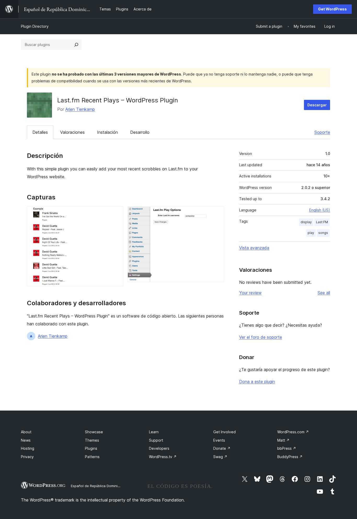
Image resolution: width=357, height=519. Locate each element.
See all (324, 292)
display (306, 222)
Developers (159, 448)
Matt (283, 440)
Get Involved (224, 432)
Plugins (91, 448)
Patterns (92, 456)
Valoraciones (72, 132)
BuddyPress (290, 456)
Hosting (27, 448)
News (26, 440)
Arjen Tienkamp (80, 109)
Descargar (317, 105)
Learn (154, 432)
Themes (92, 440)
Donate (222, 448)
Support (156, 440)
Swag (220, 456)
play (311, 233)
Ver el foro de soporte (260, 337)
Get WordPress (332, 9)
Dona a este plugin (257, 381)
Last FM (322, 222)
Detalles (40, 132)
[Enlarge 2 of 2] (217, 213)
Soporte (322, 132)
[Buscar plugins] (76, 44)
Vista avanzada (254, 247)
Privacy (27, 456)
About (26, 432)
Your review (250, 292)
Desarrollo (139, 132)
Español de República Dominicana (98, 486)
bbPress (286, 448)
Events (219, 440)
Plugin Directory (35, 26)
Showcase (94, 432)
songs (323, 233)
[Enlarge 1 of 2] (116, 213)
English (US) (319, 210)
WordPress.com (293, 432)
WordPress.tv (163, 456)
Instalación (107, 132)
